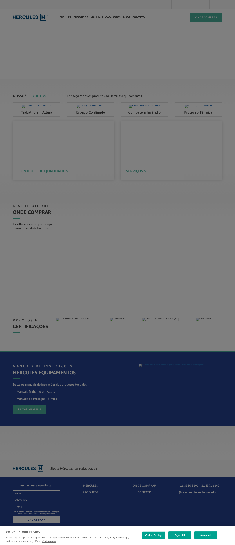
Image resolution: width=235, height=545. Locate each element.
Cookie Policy (49, 541)
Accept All (205, 535)
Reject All (180, 535)
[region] (117, 535)
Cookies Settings (153, 535)
